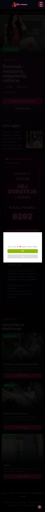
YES (22, 251)
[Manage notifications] (39, 507)
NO (23, 256)
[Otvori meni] (41, 4)
